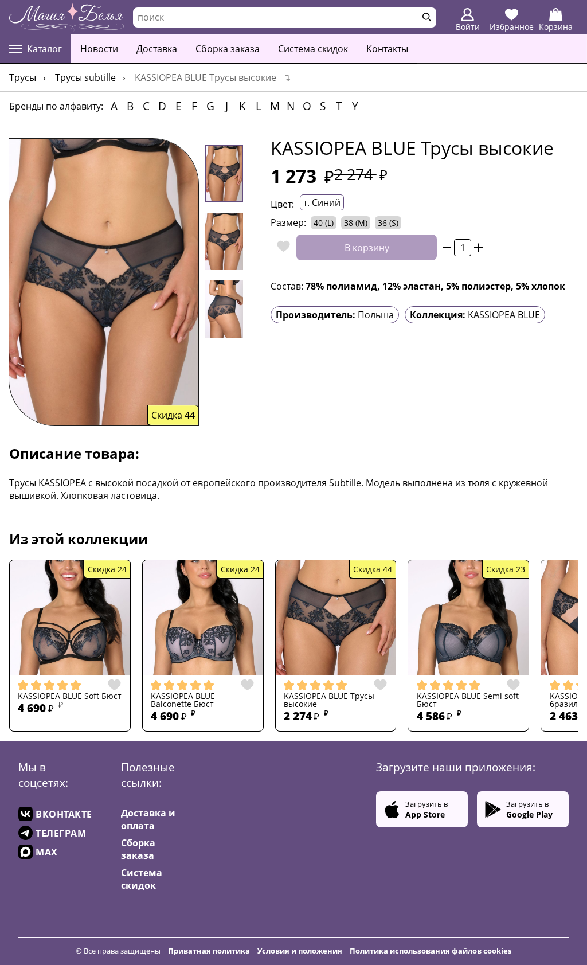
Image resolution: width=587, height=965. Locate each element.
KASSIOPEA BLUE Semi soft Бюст (468, 700)
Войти (468, 26)
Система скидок (313, 48)
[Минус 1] (447, 247)
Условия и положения (299, 951)
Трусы (22, 77)
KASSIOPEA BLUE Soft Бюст (70, 696)
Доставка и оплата (148, 819)
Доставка (156, 48)
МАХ (47, 852)
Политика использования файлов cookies (430, 951)
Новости (99, 48)
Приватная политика (209, 951)
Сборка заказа (227, 48)
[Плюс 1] (478, 247)
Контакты (387, 48)
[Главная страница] (66, 17)
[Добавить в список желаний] (281, 247)
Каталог (44, 48)
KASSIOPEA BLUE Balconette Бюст (183, 700)
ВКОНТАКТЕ (64, 814)
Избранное (512, 26)
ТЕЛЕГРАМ (61, 833)
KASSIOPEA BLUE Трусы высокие (329, 700)
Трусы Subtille (85, 77)
